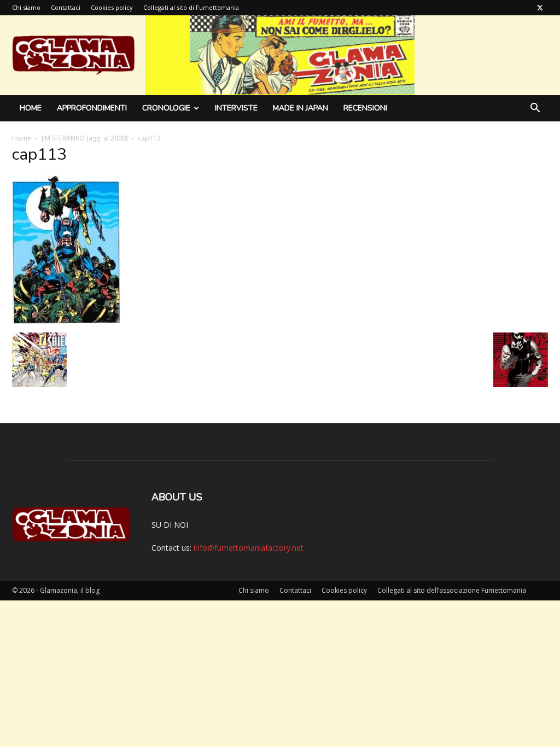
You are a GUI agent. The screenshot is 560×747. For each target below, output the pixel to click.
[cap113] (66, 321)
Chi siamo (26, 7)
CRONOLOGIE (166, 108)
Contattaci (65, 7)
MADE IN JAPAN (300, 108)
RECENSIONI (365, 108)
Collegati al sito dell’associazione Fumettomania (451, 590)
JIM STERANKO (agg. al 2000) (84, 138)
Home (31, 108)
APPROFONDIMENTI (92, 108)
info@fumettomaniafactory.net (249, 547)
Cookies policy (112, 7)
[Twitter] (540, 7)
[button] (535, 109)
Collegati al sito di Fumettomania (191, 7)
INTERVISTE (236, 108)
